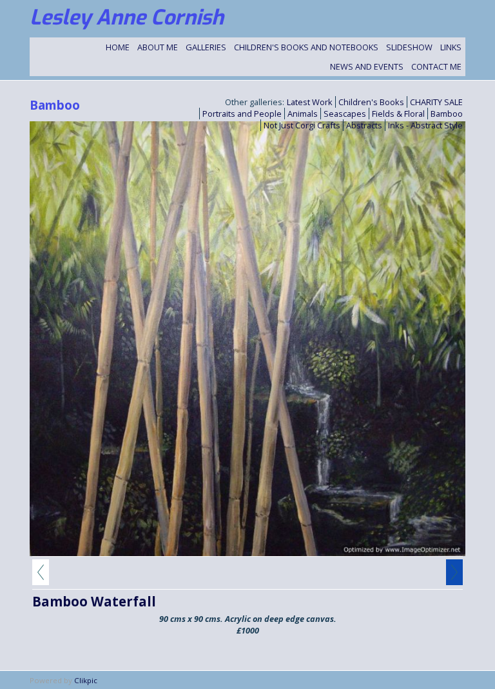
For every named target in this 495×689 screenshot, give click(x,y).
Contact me (436, 66)
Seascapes (345, 113)
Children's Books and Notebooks (306, 47)
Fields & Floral (398, 113)
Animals (302, 113)
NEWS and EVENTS (366, 66)
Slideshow (409, 47)
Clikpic (85, 680)
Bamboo (447, 113)
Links (450, 47)
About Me (157, 47)
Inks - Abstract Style (425, 125)
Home (118, 47)
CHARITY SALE (436, 102)
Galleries (206, 47)
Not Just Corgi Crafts (302, 125)
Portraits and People (242, 113)
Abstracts (364, 125)
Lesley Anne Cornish (127, 17)
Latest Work (310, 102)
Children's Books (371, 102)
